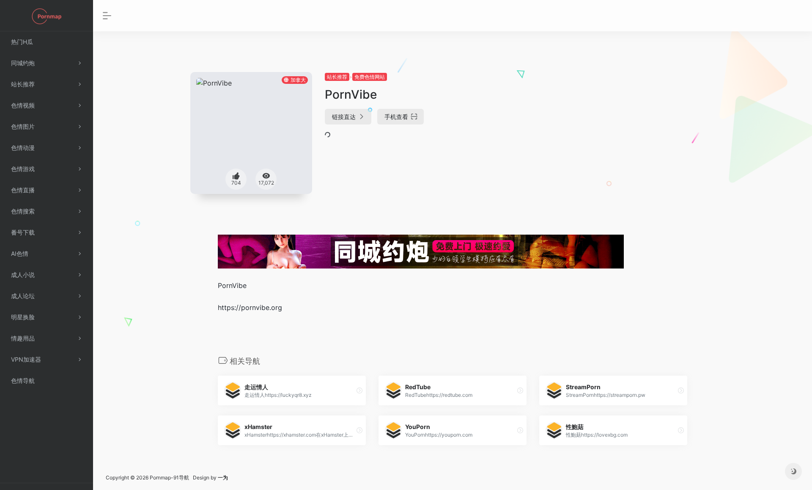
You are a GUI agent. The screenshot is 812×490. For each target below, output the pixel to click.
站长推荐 (337, 77)
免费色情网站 (369, 77)
